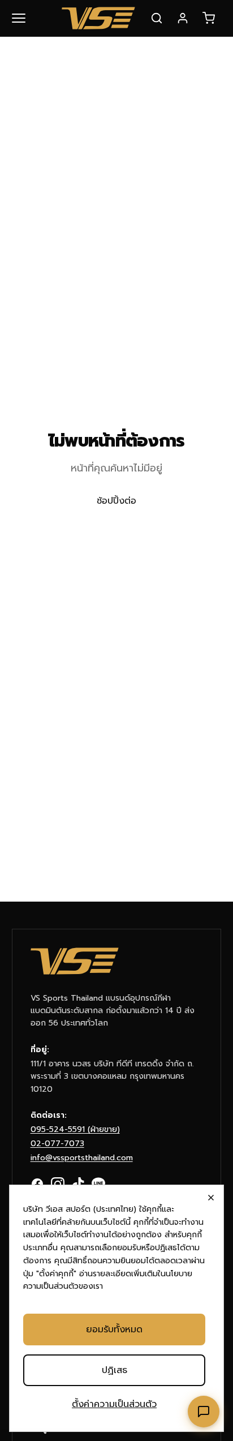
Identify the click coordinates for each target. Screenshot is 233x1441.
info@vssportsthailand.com (82, 1158)
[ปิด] (211, 1197)
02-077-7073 (57, 1144)
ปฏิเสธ (114, 1370)
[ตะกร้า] (208, 18)
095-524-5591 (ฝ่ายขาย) (75, 1129)
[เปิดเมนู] (25, 18)
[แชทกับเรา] (203, 1411)
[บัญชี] (182, 18)
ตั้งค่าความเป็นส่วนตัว (114, 1404)
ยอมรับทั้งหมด (114, 1329)
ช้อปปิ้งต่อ (116, 501)
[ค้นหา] (156, 18)
